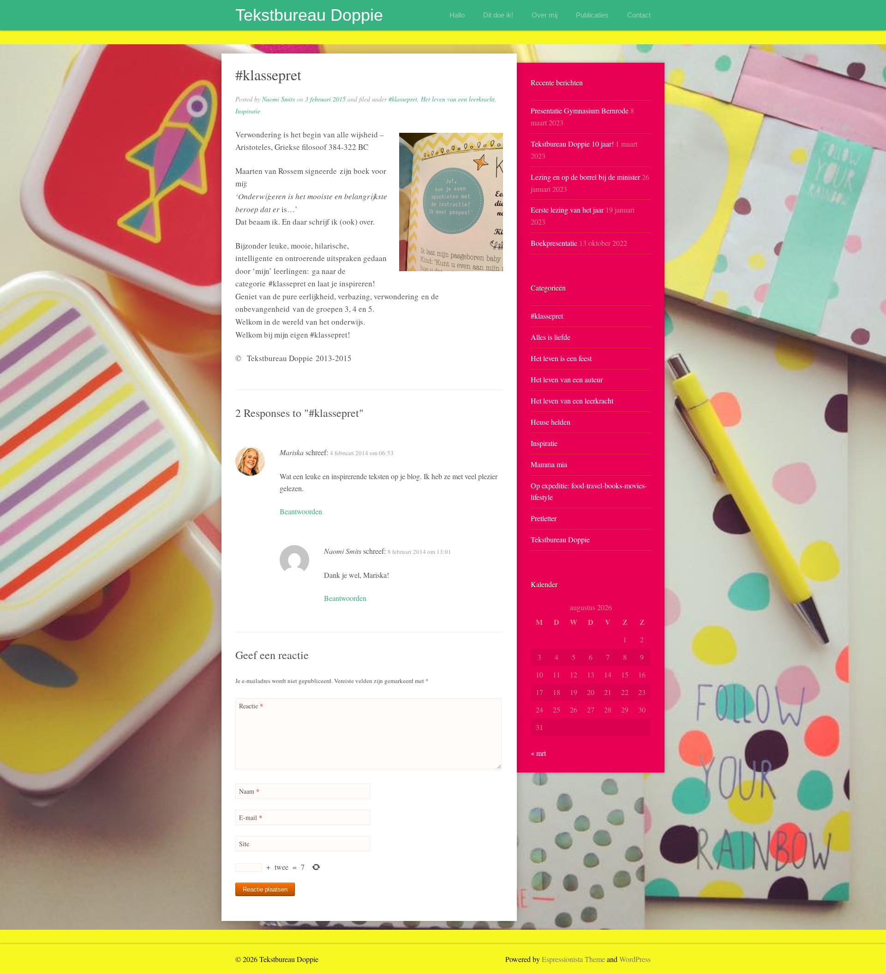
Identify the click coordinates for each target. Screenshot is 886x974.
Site (244, 843)
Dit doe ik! (498, 15)
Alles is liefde (550, 337)
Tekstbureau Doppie (309, 15)
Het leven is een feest (561, 358)
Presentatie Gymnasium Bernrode (580, 110)
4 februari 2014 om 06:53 (362, 453)
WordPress (635, 959)
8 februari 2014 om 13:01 (419, 551)
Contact (639, 15)
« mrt (538, 753)
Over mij (544, 15)
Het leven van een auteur (567, 379)
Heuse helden (550, 422)
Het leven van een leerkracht (458, 99)
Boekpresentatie (554, 243)
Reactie (251, 705)
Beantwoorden (301, 511)
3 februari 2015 (325, 99)
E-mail (250, 817)
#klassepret (403, 99)
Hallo (457, 15)
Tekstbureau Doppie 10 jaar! (572, 143)
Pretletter (544, 518)
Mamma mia (549, 464)
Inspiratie (247, 111)
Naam (249, 791)
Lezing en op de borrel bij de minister (585, 177)
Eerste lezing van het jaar (567, 209)
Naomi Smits (278, 99)
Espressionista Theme (573, 959)
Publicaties (592, 15)
